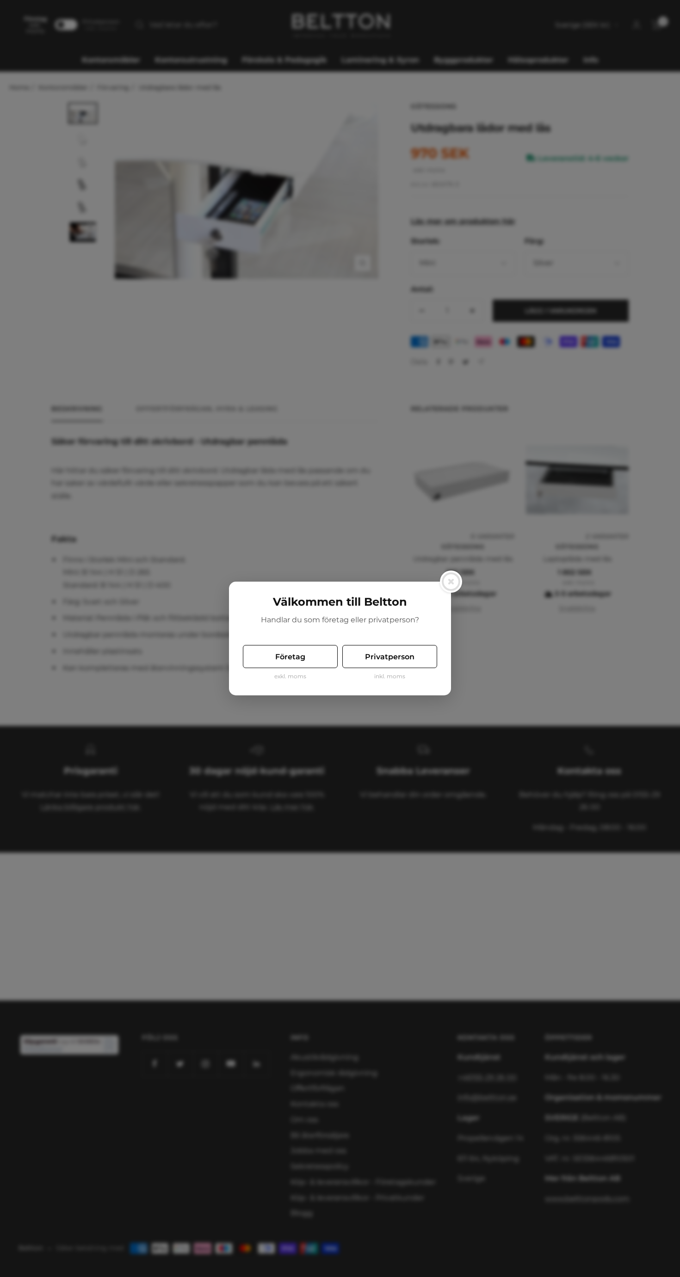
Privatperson (389, 656)
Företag (290, 656)
